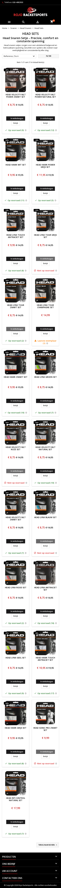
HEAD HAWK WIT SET (16, 165)
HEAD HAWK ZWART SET (15, 377)
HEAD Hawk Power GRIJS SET (45, 166)
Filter (48, 56)
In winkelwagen (17, 118)
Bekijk (16, 123)
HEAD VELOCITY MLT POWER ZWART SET (16, 95)
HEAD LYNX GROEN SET (45, 377)
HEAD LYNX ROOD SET (15, 587)
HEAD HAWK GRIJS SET (15, 728)
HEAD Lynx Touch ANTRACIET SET (15, 236)
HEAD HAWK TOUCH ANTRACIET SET (45, 659)
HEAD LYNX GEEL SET (16, 658)
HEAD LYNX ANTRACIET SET (45, 588)
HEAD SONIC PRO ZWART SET (45, 729)
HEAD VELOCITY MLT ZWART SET (16, 518)
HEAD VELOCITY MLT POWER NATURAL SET (45, 95)
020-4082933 (17, 2)
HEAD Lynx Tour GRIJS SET (45, 236)
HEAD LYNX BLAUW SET (45, 517)
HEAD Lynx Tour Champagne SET (45, 306)
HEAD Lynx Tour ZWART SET (15, 306)
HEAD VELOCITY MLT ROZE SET (16, 448)
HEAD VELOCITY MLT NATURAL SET (45, 448)
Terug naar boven (48, 845)
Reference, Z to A (19, 56)
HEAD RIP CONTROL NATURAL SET (15, 799)
